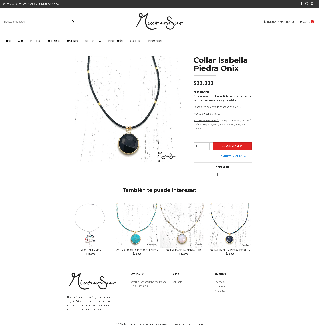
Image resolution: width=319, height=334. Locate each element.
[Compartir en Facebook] (217, 174)
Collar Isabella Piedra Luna (183, 250)
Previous (70, 229)
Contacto (177, 282)
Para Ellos (135, 41)
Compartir (222, 167)
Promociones (156, 41)
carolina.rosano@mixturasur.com (148, 282)
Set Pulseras (93, 41)
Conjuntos (72, 41)
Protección (115, 41)
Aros (21, 41)
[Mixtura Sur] (159, 21)
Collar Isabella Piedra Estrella (230, 250)
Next (248, 229)
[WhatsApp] (312, 3)
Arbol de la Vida (90, 250)
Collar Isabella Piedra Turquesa (137, 250)
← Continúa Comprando (232, 155)
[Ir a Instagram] (307, 3)
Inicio (8, 41)
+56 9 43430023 (139, 286)
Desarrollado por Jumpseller (188, 324)
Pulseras (36, 41)
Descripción (201, 92)
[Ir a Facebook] (301, 3)
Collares (54, 41)
